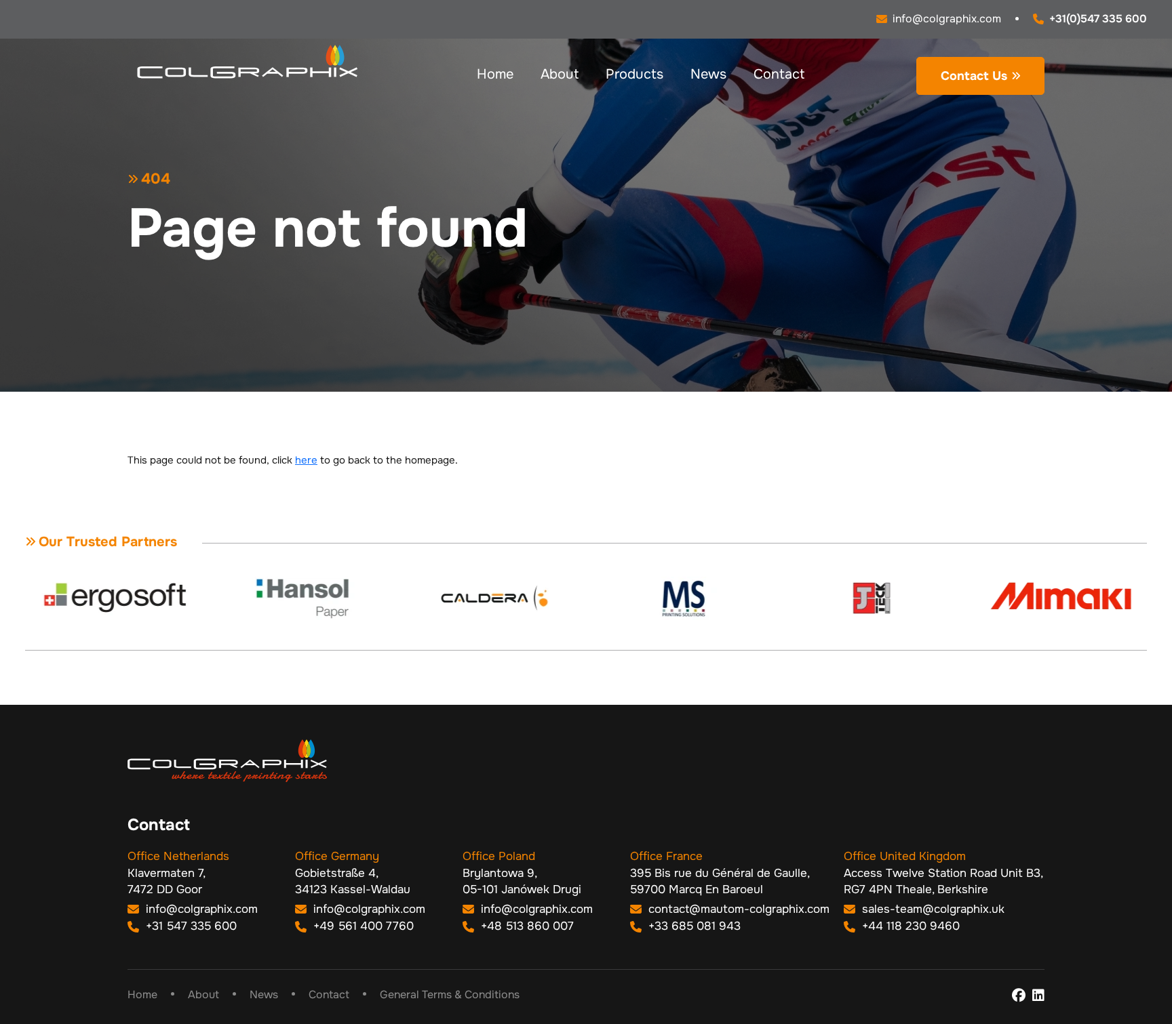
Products (634, 74)
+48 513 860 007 (525, 926)
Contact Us (974, 75)
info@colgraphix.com (200, 909)
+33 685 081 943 (693, 926)
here (306, 460)
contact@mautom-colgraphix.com (737, 909)
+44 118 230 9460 (909, 926)
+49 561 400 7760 (362, 926)
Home (495, 74)
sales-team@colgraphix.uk (931, 909)
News (708, 74)
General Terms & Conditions (450, 994)
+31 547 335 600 (189, 926)
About (560, 74)
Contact (779, 74)
